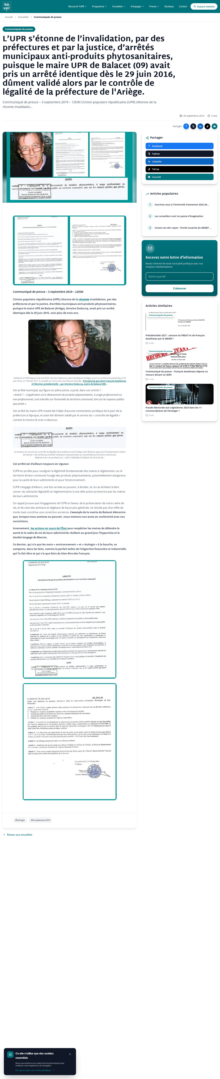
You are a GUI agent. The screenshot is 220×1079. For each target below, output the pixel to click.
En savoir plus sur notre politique (33, 1070)
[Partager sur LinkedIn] (200, 126)
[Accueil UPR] (7, 6)
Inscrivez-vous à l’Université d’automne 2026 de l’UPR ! (181, 204)
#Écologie (20, 820)
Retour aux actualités (19, 834)
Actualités (23, 17)
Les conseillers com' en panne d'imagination (179, 216)
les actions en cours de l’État (49, 528)
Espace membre (206, 6)
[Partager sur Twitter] (193, 126)
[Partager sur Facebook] (186, 126)
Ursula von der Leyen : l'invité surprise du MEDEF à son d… (183, 227)
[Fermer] (70, 1054)
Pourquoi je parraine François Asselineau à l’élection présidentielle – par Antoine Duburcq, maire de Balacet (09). (79, 382)
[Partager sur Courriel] (214, 126)
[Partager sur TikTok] (207, 126)
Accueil (9, 17)
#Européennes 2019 (40, 820)
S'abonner (179, 288)
